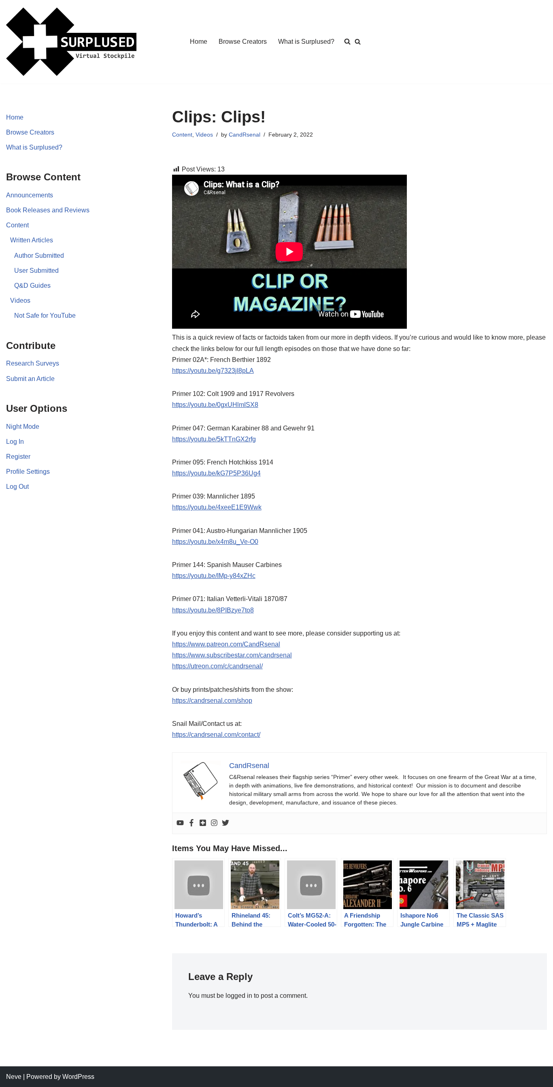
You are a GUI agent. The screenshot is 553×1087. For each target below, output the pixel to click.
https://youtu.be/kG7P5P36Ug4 (216, 473)
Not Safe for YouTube (45, 315)
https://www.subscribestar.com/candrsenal (232, 655)
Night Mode (22, 426)
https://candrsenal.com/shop (212, 700)
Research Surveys (32, 363)
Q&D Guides (32, 285)
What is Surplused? (306, 41)
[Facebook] (191, 823)
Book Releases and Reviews (47, 210)
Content (17, 225)
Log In (15, 441)
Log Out (17, 486)
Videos (20, 300)
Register (18, 456)
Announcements (29, 195)
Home (198, 41)
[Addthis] (202, 823)
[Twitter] (225, 823)
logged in (238, 995)
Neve (13, 1076)
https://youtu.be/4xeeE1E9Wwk (217, 507)
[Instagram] (214, 823)
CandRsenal (244, 134)
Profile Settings (28, 471)
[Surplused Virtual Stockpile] (71, 41)
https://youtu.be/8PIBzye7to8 (213, 610)
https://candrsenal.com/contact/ (216, 734)
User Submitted (36, 270)
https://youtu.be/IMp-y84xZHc (213, 575)
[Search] (358, 42)
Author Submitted (39, 255)
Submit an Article (30, 378)
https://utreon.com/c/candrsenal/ (217, 666)
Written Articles (31, 240)
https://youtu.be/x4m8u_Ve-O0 (215, 541)
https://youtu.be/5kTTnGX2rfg (214, 439)
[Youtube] (180, 823)
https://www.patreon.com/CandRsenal (226, 644)
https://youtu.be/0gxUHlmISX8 (215, 404)
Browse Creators (243, 41)
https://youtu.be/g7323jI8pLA (213, 370)
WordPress (78, 1076)
